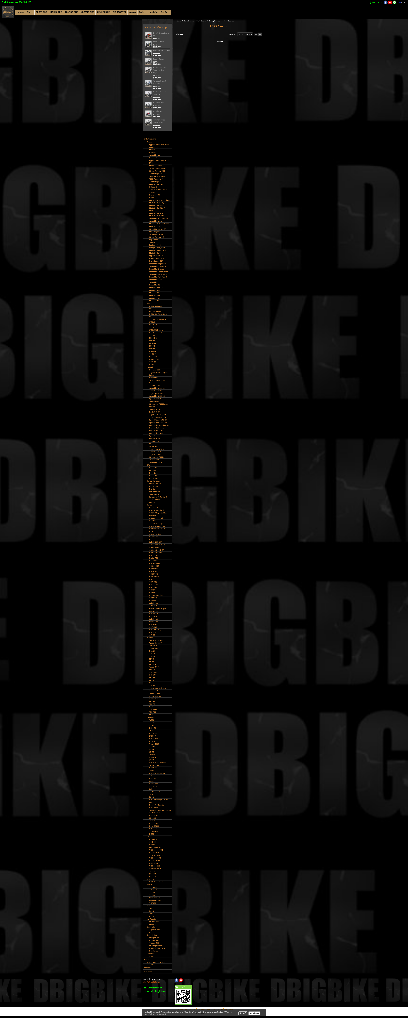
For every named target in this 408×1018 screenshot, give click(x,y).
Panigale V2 (154, 147)
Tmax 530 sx (154, 693)
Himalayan (153, 951)
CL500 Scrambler (156, 595)
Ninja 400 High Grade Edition (158, 801)
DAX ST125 (153, 507)
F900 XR (153, 338)
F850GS (152, 343)
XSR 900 (153, 672)
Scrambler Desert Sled (158, 271)
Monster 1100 (154, 226)
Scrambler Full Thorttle (158, 277)
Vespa (146, 959)
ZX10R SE (153, 749)
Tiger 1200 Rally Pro (157, 414)
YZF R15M (153, 709)
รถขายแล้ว (148, 971)
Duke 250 (153, 475)
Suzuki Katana (158, 59)
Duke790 (153, 468)
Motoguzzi (151, 879)
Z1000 (151, 746)
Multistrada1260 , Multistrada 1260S (156, 204)
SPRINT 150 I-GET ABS (156, 962)
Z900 (151, 760)
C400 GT (153, 356)
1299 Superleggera (157, 176)
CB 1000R (153, 587)
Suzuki (149, 836)
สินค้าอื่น (164, 12)
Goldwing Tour (155, 534)
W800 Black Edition (157, 762)
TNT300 (152, 903)
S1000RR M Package (157, 319)
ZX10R (151, 752)
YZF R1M (152, 653)
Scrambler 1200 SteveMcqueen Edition (157, 380)
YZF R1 (152, 656)
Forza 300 (153, 622)
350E (151, 914)
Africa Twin (154, 547)
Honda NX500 (158, 102)
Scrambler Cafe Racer (158, 274)
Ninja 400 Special (156, 805)
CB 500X (153, 598)
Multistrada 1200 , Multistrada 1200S (156, 214)
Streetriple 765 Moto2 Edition (158, 405)
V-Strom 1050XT (156, 850)
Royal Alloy (151, 927)
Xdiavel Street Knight (158, 189)
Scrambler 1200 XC (157, 396)
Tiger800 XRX (155, 454)
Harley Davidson (153, 481)
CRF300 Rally (154, 614)
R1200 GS (153, 325)
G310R (151, 364)
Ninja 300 (153, 815)
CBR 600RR (154, 566)
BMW (149, 303)
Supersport (153, 242)
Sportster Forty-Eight (158, 497)
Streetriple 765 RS (156, 457)
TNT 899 (153, 890)
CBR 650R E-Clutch (157, 529)
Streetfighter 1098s (157, 168)
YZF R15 (152, 712)
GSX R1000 (154, 852)
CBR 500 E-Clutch (156, 510)
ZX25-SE (152, 818)
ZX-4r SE (153, 722)
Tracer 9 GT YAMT (157, 640)
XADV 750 (153, 558)
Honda (149, 505)
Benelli (149, 884)
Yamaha (150, 637)
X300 (151, 956)
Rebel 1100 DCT (155, 542)
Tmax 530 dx (154, 691)
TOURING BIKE (71, 12)
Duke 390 (153, 478)
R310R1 (152, 916)
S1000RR (153, 322)
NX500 (152, 531)
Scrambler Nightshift (157, 263)
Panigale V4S (155, 245)
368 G (151, 908)
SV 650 (152, 871)
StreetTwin (153, 446)
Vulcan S (153, 786)
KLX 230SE (154, 823)
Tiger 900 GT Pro (156, 449)
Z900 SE (152, 757)
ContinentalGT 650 (157, 948)
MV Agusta (151, 919)
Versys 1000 (154, 744)
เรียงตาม (233, 34)
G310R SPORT (155, 359)
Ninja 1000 (153, 741)
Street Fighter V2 (156, 237)
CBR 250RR (154, 576)
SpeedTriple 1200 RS (158, 420)
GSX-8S (152, 842)
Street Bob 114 (155, 483)
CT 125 (152, 635)
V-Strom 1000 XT (156, 855)
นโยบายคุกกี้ (162, 1014)
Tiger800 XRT (155, 452)
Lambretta (151, 953)
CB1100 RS (153, 584)
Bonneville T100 (156, 433)
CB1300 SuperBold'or (158, 513)
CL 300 (152, 521)
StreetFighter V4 (156, 232)
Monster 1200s (155, 165)
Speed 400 (154, 401)
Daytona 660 (154, 370)
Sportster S (154, 494)
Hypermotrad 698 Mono (159, 144)
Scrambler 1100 (155, 221)
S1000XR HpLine (156, 330)
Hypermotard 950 (156, 255)
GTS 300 (150, 965)
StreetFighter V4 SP (157, 229)
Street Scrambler (156, 444)
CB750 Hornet (155, 563)
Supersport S (154, 240)
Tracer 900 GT (155, 643)
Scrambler (153, 282)
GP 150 (152, 932)
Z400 (151, 794)
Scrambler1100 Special (158, 218)
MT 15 (151, 715)
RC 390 (152, 470)
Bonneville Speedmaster (159, 425)
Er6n (151, 789)
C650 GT (153, 351)
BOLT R (152, 669)
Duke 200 (153, 473)
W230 (151, 720)
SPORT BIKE (41, 12)
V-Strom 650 (154, 866)
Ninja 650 (153, 778)
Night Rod (153, 486)
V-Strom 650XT (155, 868)
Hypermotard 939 (156, 258)
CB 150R (152, 632)
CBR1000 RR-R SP (156, 550)
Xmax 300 (153, 699)
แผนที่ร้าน (153, 12)
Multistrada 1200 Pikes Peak (158, 209)
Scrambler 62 (154, 285)
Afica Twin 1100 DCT (158, 545)
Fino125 (152, 651)
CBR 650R (153, 568)
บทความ (132, 12)
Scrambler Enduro (156, 269)
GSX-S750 (153, 863)
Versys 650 (153, 784)
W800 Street (154, 765)
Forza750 (153, 515)
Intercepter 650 (155, 945)
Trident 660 (154, 460)
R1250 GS (153, 317)
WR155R (152, 707)
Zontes (149, 906)
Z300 (151, 797)
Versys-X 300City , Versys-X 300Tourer (160, 811)
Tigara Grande (155, 929)
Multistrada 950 (156, 253)
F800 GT (153, 348)
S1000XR (153, 327)
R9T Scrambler (155, 311)
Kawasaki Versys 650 (161, 50)
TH (402, 2)
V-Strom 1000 (155, 858)
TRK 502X (153, 892)
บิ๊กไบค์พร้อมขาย (150, 139)
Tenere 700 (154, 645)
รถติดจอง (147, 968)
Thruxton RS (154, 385)
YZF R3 (152, 704)
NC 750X (153, 560)
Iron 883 (152, 502)
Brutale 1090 (154, 921)
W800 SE (153, 768)
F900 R (152, 340)
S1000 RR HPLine (156, 332)
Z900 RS (152, 754)
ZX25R (152, 821)
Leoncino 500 (155, 900)
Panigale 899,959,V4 (158, 247)
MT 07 (152, 680)
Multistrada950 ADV (157, 250)
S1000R (152, 335)
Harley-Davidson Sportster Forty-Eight (159, 70)
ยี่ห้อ (29, 12)
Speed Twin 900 (156, 399)
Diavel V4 (153, 158)
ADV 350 (153, 606)
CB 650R (153, 590)
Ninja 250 (153, 829)
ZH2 (151, 730)
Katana (152, 844)
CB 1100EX (153, 582)
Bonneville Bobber (156, 428)
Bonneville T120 (155, 430)
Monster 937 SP (156, 287)
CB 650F (152, 592)
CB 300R (153, 624)
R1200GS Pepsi (155, 306)
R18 (150, 309)
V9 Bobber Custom (157, 882)
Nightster (153, 489)
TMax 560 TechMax (157, 688)
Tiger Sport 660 (156, 393)
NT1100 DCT (154, 539)
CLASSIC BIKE (87, 12)
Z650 (151, 781)
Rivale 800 (153, 924)
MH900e (152, 150)
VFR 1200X (154, 537)
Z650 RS (152, 728)
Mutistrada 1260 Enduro (159, 200)
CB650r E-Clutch (156, 518)
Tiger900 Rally (155, 391)
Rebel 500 (153, 603)
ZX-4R (151, 725)
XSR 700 (153, 675)
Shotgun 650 (154, 937)
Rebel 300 (153, 619)
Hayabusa (153, 839)
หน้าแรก (20, 12)
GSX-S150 (153, 876)
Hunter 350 (154, 940)
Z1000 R (152, 736)
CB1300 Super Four (157, 526)
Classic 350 (154, 943)
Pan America (154, 491)
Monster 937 (154, 290)
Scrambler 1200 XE (157, 388)
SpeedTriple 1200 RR (158, 422)
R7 (150, 683)
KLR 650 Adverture (157, 773)
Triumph (150, 367)
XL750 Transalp (155, 523)
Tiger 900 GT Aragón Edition (158, 373)
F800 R (152, 346)
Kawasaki (150, 717)
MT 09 (152, 677)
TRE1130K (153, 887)
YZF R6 (152, 685)
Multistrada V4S (156, 184)
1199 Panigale (155, 181)
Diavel (151, 197)
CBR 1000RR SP (155, 552)
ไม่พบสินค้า (180, 34)
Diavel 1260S (154, 195)
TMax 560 (153, 648)
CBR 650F (153, 571)
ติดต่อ (142, 12)
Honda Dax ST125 (160, 111)
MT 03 (152, 701)
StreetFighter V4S (156, 234)
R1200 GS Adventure (158, 314)
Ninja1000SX (154, 738)
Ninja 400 (153, 807)
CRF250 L (153, 627)
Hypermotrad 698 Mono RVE (159, 161)
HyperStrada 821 (156, 261)
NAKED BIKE (56, 12)
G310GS (152, 362)
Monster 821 (154, 293)
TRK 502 (153, 895)
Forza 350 (153, 611)
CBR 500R (153, 574)
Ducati (149, 142)
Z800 (151, 770)
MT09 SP (153, 664)
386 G (151, 911)
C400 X (152, 354)
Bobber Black (154, 438)
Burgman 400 (155, 847)
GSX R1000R (154, 860)
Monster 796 (154, 298)
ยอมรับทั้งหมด (254, 1013)
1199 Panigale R (155, 173)
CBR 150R (153, 579)
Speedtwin (153, 436)
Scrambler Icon (155, 279)
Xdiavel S (153, 187)
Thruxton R (154, 441)
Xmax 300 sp (155, 696)
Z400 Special (154, 792)
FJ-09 (151, 661)
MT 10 (151, 659)
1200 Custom (154, 499)
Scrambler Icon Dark (157, 266)
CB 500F (153, 600)
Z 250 (151, 834)
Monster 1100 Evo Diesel (159, 224)
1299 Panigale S (156, 179)
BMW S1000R (158, 42)
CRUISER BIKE (103, 12)
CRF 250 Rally (155, 630)
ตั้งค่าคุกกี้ (243, 1013)
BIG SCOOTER (119, 12)
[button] (174, 12)
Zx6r (151, 776)
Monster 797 (154, 295)
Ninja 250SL (154, 826)
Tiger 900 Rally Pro (157, 417)
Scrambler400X (155, 462)
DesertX (152, 152)
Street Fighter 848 (157, 171)
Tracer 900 (154, 667)
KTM (148, 465)
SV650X (152, 874)
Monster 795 (154, 301)
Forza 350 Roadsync (157, 608)
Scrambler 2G (154, 155)
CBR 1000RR (154, 555)
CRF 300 (153, 616)
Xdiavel (152, 192)
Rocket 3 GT (154, 412)
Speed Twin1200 (156, 409)
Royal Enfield (152, 935)
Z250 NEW (153, 831)
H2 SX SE (153, 733)
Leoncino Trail (155, 898)
